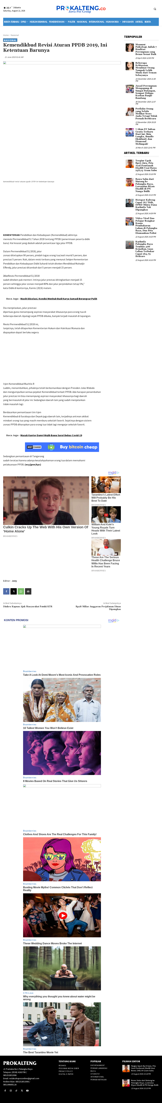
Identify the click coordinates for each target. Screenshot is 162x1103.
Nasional (15, 35)
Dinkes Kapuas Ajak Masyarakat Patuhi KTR (27, 606)
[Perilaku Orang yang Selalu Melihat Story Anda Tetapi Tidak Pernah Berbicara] (130, 112)
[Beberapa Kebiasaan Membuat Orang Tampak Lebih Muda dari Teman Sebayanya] (130, 66)
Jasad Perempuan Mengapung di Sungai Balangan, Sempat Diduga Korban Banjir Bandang (146, 92)
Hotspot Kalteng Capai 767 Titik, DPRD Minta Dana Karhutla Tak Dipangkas (146, 205)
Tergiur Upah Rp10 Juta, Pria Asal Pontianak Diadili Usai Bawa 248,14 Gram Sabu (146, 165)
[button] (155, 9)
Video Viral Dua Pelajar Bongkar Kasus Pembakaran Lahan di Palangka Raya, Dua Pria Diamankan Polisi (146, 225)
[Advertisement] (62, 208)
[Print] (28, 591)
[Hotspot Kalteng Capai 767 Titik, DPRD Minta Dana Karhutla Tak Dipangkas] (130, 203)
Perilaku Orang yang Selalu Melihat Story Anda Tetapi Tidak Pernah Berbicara (146, 113)
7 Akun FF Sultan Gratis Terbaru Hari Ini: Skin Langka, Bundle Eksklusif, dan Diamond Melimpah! (145, 136)
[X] (13, 591)
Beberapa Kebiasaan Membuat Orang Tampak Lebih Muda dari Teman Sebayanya (145, 69)
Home (6, 35)
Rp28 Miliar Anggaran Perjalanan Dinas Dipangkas (98, 608)
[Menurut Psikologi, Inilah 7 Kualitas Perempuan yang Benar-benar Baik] (130, 48)
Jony (14, 580)
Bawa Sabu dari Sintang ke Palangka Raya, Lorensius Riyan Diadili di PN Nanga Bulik (145, 185)
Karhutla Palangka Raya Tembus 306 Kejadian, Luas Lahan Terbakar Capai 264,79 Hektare (144, 249)
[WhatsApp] (21, 591)
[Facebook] (6, 591)
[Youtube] (27, 1091)
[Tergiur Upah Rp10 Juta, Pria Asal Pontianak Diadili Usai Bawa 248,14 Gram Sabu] (130, 164)
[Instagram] (11, 1091)
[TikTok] (16, 1091)
